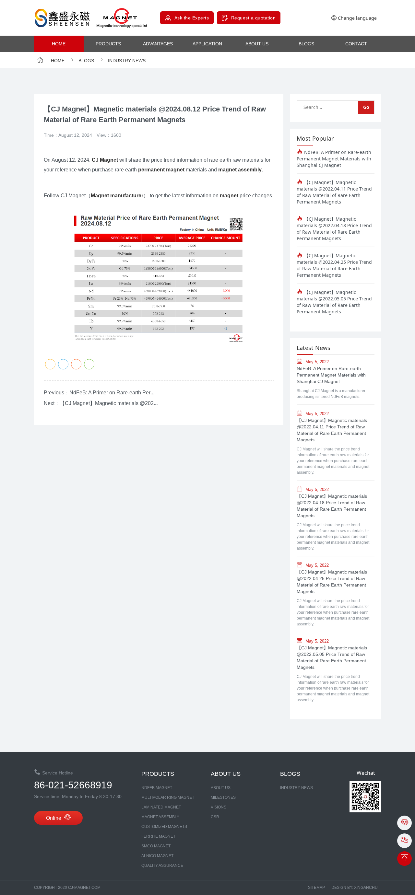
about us (256, 43)
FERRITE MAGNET (158, 836)
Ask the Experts (191, 17)
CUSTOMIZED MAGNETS (164, 826)
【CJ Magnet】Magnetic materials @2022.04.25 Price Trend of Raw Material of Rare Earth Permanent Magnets (334, 265)
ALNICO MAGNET (157, 856)
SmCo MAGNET (156, 846)
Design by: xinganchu (354, 887)
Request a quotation (253, 17)
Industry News (126, 60)
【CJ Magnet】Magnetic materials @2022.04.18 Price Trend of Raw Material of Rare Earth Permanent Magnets (334, 228)
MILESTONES (223, 797)
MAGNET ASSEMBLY (160, 817)
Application (207, 43)
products (108, 43)
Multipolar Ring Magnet (167, 797)
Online (54, 818)
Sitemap (316, 887)
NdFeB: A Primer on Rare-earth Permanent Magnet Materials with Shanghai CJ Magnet (334, 158)
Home (58, 43)
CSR (215, 817)
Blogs (306, 43)
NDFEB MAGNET (156, 787)
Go (366, 107)
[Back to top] (404, 859)
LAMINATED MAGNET (161, 807)
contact (356, 43)
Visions (218, 807)
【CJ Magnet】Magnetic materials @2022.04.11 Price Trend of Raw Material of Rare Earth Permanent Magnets (334, 192)
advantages (158, 43)
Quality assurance (162, 865)
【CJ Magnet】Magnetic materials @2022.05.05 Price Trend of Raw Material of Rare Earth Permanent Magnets (334, 302)
